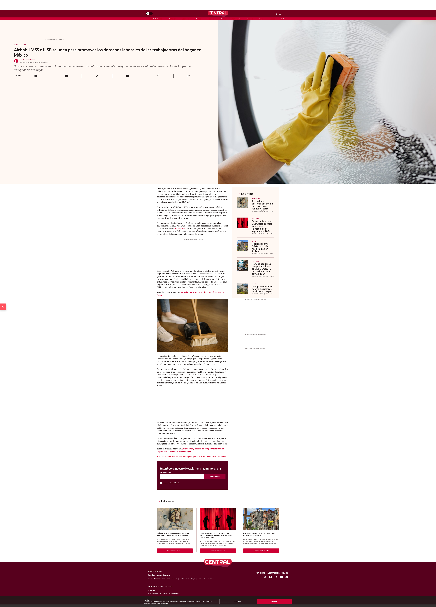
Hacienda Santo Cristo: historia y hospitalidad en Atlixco (261, 247)
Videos (272, 19)
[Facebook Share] (36, 76)
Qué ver (250, 19)
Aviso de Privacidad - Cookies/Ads (160, 586)
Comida (198, 19)
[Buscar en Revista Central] (276, 13)
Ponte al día (236, 19)
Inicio (47, 39)
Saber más (237, 601)
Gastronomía (184, 579)
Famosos (210, 19)
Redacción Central (29, 60)
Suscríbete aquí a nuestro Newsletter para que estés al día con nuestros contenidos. (192, 456)
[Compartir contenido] (3, 307)
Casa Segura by (180, 228)
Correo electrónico (165, 472)
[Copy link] (158, 76)
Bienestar (172, 19)
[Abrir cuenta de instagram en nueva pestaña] (270, 577)
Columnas (185, 19)
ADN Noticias (153, 594)
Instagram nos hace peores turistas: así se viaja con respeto (262, 289)
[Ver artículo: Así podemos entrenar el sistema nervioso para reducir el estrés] (242, 202)
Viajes (261, 19)
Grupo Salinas (174, 594)
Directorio (210, 579)
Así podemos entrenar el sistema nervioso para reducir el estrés (262, 205)
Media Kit (201, 579)
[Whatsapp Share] (97, 76)
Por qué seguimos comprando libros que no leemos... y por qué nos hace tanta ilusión (261, 268)
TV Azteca (163, 594)
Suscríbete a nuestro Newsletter (159, 575)
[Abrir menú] (279, 13)
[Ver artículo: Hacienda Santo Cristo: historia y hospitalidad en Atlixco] (242, 245)
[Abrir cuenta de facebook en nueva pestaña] (286, 577)
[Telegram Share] (127, 76)
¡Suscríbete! (215, 476)
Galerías (284, 19)
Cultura (223, 19)
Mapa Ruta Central (155, 19)
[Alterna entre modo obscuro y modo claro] (149, 13)
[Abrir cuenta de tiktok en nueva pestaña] (276, 577)
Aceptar (274, 601)
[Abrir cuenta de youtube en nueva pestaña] (281, 577)
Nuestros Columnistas (162, 579)
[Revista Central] (218, 14)
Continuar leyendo (174, 551)
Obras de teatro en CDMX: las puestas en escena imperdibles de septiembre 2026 (262, 226)
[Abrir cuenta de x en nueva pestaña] (265, 577)
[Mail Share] (188, 76)
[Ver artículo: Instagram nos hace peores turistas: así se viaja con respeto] (242, 288)
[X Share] (66, 76)
